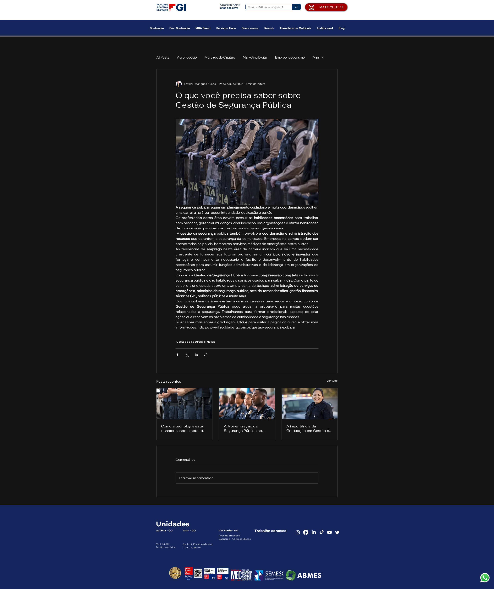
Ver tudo (332, 380)
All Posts (162, 57)
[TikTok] (321, 532)
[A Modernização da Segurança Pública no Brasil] (247, 403)
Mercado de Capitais (220, 57)
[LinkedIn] (313, 532)
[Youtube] (329, 532)
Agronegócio (187, 57)
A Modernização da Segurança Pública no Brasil (243, 428)
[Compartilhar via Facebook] (177, 355)
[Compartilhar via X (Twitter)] (187, 355)
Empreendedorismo (290, 57)
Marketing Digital (255, 57)
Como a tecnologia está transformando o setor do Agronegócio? (183, 428)
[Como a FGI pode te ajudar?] (296, 7)
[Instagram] (297, 532)
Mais (316, 57)
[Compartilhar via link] (206, 355)
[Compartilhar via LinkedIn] (196, 355)
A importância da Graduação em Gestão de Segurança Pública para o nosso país (308, 428)
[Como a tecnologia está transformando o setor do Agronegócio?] (184, 403)
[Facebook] (305, 532)
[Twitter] (337, 532)
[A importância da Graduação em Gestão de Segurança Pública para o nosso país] (310, 403)
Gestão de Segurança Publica (195, 341)
